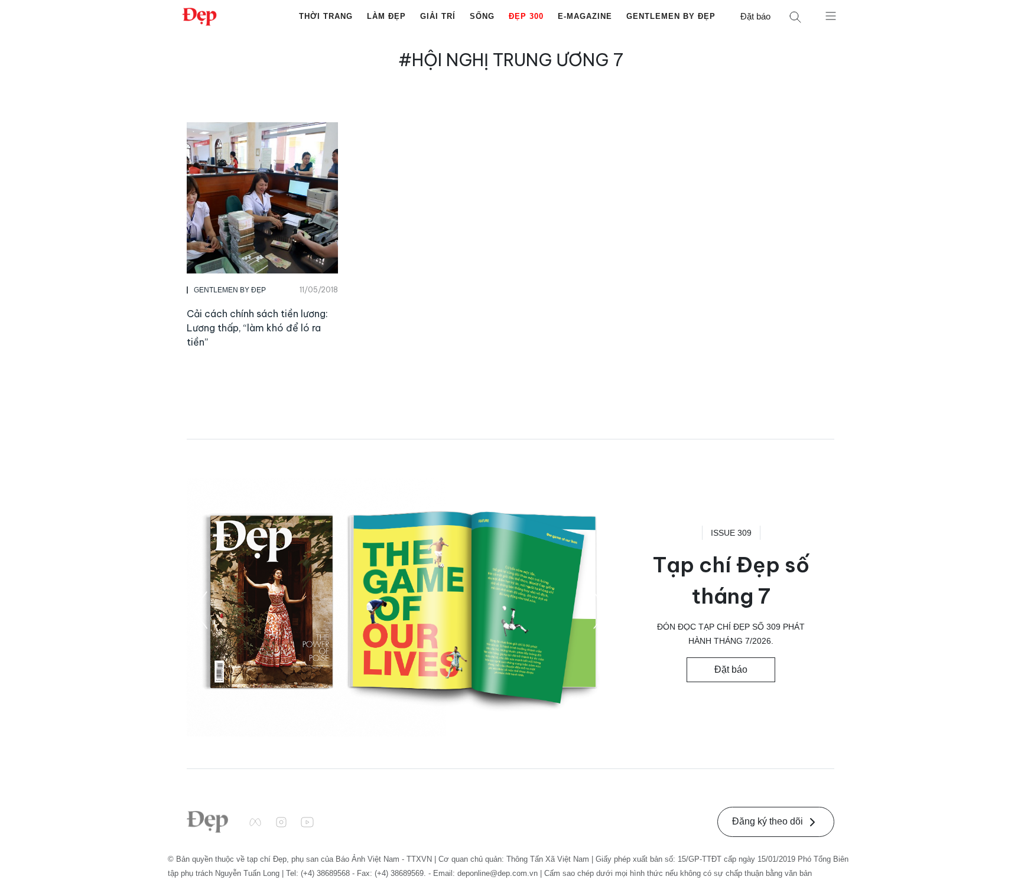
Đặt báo (755, 16)
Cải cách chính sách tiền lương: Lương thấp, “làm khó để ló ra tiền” (257, 328)
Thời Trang (326, 16)
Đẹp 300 (526, 16)
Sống (482, 16)
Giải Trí (438, 16)
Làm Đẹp (386, 16)
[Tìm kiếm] (795, 16)
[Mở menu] (830, 15)
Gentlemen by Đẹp (671, 16)
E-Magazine (585, 16)
